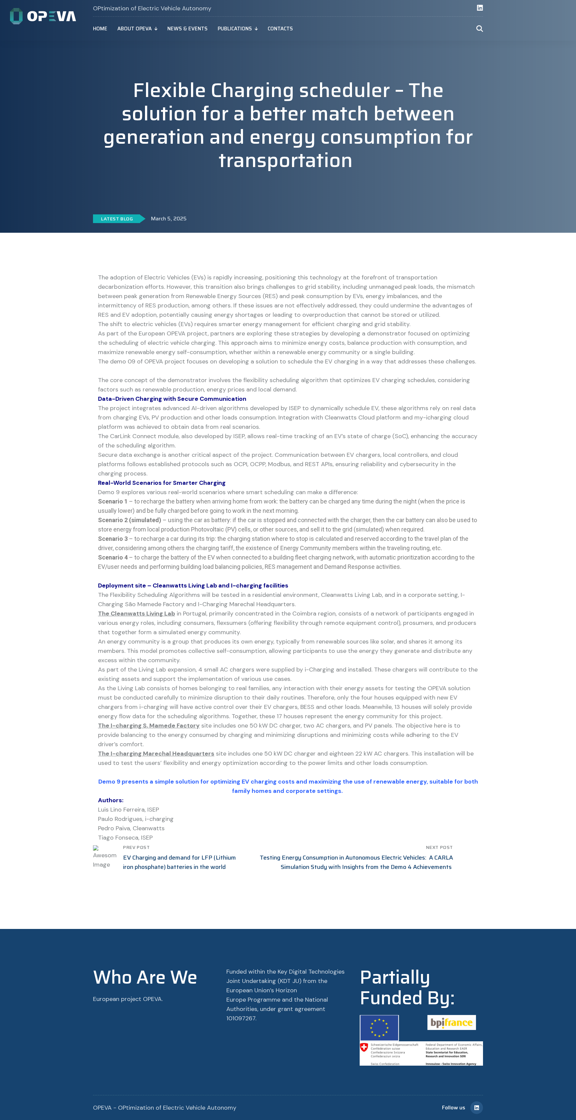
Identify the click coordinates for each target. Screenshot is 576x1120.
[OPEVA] (43, 16)
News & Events (187, 29)
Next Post (439, 847)
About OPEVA (134, 29)
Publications (235, 29)
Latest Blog (117, 218)
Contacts (280, 29)
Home (100, 29)
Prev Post (136, 847)
